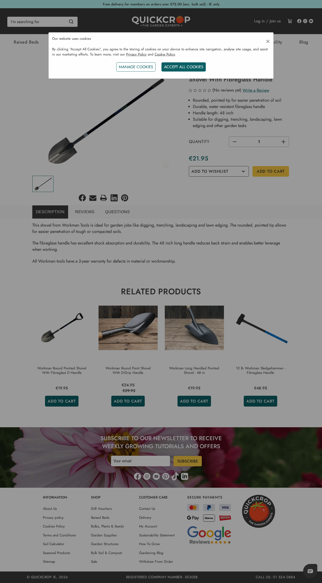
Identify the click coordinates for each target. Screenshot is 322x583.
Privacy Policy (136, 54)
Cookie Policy (165, 54)
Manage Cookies (136, 67)
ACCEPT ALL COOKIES (183, 67)
